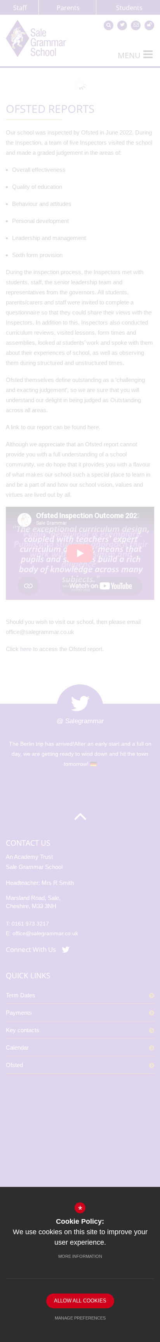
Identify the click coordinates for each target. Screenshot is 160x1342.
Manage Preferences (80, 1318)
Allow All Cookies (80, 1301)
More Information (80, 1256)
